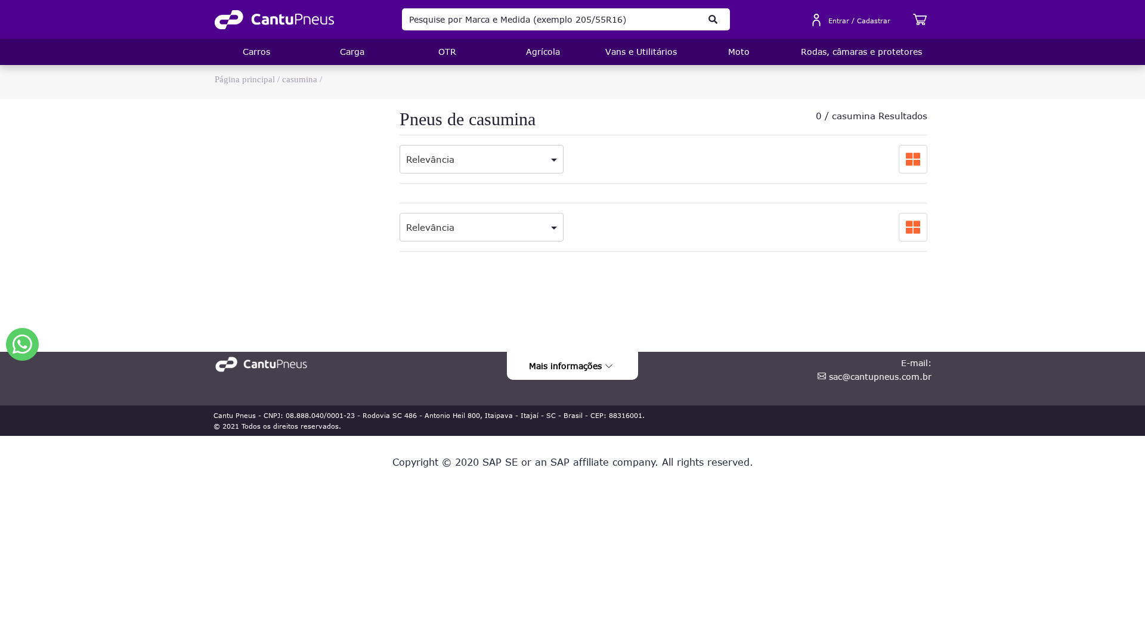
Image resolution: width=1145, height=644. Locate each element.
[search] (713, 19)
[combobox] (481, 155)
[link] (274, 19)
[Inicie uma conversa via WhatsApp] (22, 344)
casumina (299, 79)
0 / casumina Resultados (871, 115)
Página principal (245, 79)
